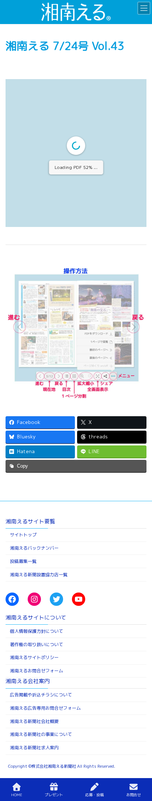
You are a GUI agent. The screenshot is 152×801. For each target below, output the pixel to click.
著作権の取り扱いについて (36, 644)
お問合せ (133, 794)
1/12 (32, 215)
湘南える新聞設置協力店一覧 (39, 574)
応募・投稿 (94, 794)
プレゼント (54, 794)
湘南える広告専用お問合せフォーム (45, 708)
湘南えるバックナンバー (34, 548)
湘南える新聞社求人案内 (34, 747)
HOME (16, 794)
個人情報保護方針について (36, 631)
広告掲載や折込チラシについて (41, 695)
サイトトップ (23, 535)
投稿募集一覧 (23, 561)
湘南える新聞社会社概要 (34, 721)
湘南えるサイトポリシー (34, 657)
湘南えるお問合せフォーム (36, 671)
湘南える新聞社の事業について (41, 734)
